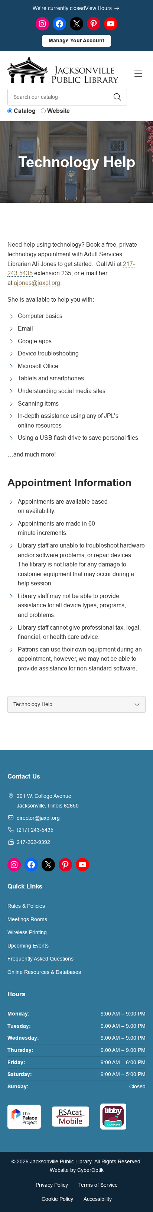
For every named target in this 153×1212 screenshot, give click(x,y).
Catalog (25, 110)
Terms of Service (98, 1185)
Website (58, 110)
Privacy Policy (52, 1185)
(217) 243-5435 (35, 830)
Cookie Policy (57, 1199)
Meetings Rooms (27, 919)
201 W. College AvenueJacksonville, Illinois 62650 (48, 801)
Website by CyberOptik (77, 1170)
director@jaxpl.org (38, 818)
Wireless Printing (27, 932)
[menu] (76, 704)
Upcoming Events (28, 946)
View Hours (99, 8)
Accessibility (98, 1199)
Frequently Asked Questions (40, 959)
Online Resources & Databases (44, 972)
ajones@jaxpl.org (37, 282)
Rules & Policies (26, 906)
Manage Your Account (76, 40)
